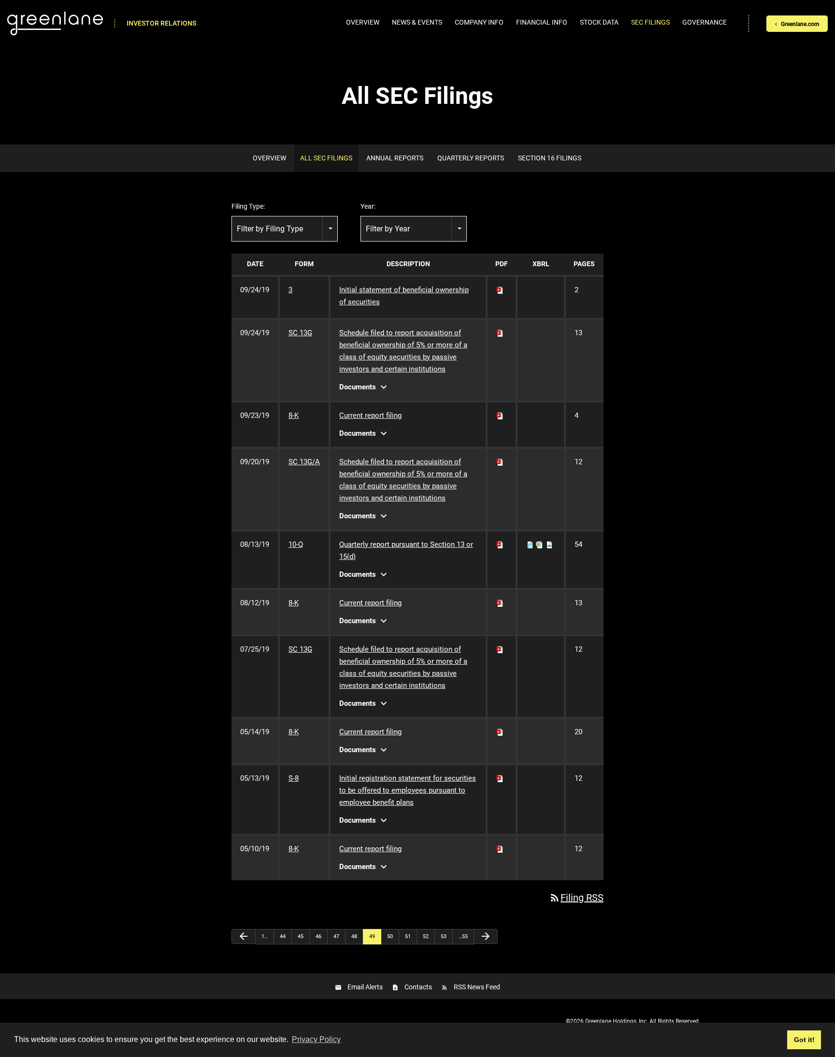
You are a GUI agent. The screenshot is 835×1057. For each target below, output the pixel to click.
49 (372, 936)
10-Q (295, 544)
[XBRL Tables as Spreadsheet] (540, 544)
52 (426, 936)
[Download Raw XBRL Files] (549, 544)
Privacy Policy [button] (316, 1039)
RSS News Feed (477, 987)
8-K (293, 415)
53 (443, 936)
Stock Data (599, 22)
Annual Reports (394, 158)
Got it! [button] (804, 1039)
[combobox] (284, 229)
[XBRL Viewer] (530, 544)
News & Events (417, 22)
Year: (367, 206)
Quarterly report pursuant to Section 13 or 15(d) (406, 550)
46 (318, 936)
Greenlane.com (800, 24)
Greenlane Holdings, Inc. (616, 1021)
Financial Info (541, 22)
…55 (463, 936)
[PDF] (500, 290)
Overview (362, 22)
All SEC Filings (326, 158)
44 (283, 936)
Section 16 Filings (549, 158)
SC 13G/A (304, 461)
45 (300, 936)
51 (408, 936)
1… (264, 936)
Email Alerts (365, 987)
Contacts (418, 987)
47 (336, 936)
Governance (704, 22)
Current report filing (370, 415)
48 (354, 936)
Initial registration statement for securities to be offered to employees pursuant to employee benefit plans (407, 790)
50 (390, 936)
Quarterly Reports (470, 158)
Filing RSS (576, 897)
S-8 (293, 778)
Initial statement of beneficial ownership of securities (404, 296)
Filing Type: (248, 206)
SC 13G (300, 333)
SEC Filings (650, 22)
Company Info (479, 22)
